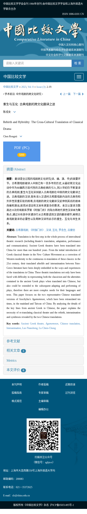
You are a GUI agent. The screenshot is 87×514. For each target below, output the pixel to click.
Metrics (11, 360)
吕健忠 (71, 230)
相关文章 (15, 350)
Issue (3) (41, 86)
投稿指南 (17, 392)
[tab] (43, 169)
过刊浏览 (70, 392)
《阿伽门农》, (38, 230)
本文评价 (15, 370)
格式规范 (17, 401)
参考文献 (13, 341)
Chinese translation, (70, 323)
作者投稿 (43, 384)
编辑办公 (43, 409)
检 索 (77, 63)
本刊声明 (17, 384)
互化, (55, 230)
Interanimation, (14, 328)
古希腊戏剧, (23, 230)
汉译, (49, 230)
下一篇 (77, 94)
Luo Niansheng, (30, 328)
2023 (23, 86)
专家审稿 (43, 392)
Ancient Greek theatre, (33, 323)
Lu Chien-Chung (47, 328)
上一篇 (66, 94)
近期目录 (70, 384)
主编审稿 (43, 401)
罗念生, (63, 230)
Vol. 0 (31, 86)
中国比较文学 (14, 77)
